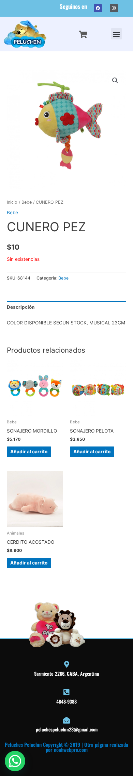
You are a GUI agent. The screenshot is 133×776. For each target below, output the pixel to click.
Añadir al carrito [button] (28, 451)
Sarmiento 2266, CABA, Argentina (66, 673)
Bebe (26, 202)
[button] (116, 33)
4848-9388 (66, 701)
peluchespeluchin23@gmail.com (67, 729)
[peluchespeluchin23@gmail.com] (66, 720)
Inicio (12, 202)
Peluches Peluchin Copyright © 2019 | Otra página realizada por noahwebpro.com (66, 747)
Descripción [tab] (21, 307)
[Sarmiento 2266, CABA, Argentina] (66, 664)
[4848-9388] (66, 692)
